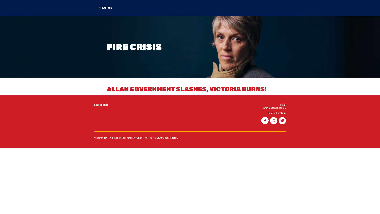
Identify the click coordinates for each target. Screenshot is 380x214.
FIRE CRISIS (105, 8)
